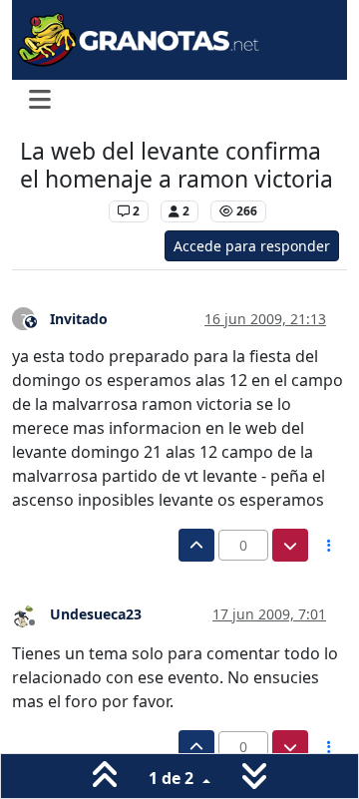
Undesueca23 (96, 613)
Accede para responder (252, 245)
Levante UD (59, 210)
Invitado (79, 318)
